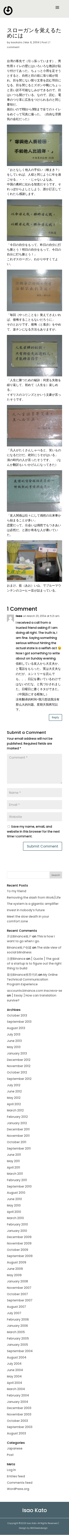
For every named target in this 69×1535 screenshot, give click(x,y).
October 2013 (17, 1015)
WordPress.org (18, 1489)
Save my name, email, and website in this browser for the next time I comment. (33, 831)
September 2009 (20, 1256)
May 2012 (14, 1098)
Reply (55, 717)
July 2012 (13, 1085)
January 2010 (17, 1231)
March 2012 (15, 1110)
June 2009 (15, 1269)
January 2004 (17, 1402)
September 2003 (19, 1427)
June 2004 (15, 1370)
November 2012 (18, 1066)
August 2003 (16, 1433)
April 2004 (14, 1383)
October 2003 (17, 1421)
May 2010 (14, 1205)
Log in (11, 1470)
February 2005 (18, 1338)
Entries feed (16, 1476)
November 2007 (19, 1288)
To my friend (16, 891)
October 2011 (16, 1142)
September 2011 (19, 1148)
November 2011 (18, 1136)
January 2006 (17, 1326)
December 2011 (18, 1129)
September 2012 (19, 1079)
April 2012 (14, 1104)
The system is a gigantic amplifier (33, 904)
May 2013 (14, 1047)
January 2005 (17, 1345)
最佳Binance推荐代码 (22, 975)
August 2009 (16, 1262)
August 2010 (16, 1193)
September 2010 (19, 1186)
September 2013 (19, 1022)
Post (44, 42)
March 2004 (16, 1389)
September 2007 (19, 1300)
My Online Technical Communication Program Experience (32, 979)
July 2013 (13, 1034)
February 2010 (17, 1224)
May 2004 (14, 1376)
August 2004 (16, 1357)
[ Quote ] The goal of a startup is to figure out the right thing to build (34, 963)
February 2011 (17, 1180)
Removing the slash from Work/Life (34, 897)
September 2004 (20, 1351)
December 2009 (19, 1237)
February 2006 (18, 1319)
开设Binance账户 (19, 936)
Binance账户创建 (19, 947)
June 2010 (14, 1199)
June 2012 (14, 1091)
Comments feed (19, 1483)
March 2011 (15, 1174)
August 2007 (16, 1307)
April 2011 (13, 1167)
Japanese (14, 1448)
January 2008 (17, 1281)
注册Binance (16, 959)
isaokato (16, 42)
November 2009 (19, 1243)
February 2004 (18, 1395)
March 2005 (16, 1332)
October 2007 (17, 1294)
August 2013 (16, 1028)
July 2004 (14, 1364)
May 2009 (14, 1275)
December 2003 (19, 1408)
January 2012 (17, 1123)
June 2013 (14, 1041)
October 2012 (17, 1072)
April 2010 (14, 1212)
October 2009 (17, 1250)
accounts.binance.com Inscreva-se (34, 991)
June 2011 (14, 1155)
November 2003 (19, 1414)
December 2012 (18, 1060)
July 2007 (14, 1313)
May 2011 (13, 1161)
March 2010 (15, 1218)
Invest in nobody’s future (26, 910)
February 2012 (17, 1117)
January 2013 (17, 1053)
